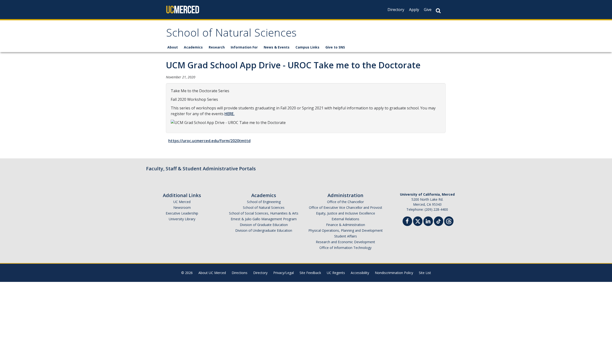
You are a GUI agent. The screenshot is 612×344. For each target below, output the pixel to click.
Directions (239, 272)
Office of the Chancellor (345, 201)
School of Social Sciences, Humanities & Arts (263, 213)
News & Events (277, 47)
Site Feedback (310, 272)
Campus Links (307, 47)
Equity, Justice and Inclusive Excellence (345, 213)
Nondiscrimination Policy (394, 272)
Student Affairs (345, 236)
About (172, 47)
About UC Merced (212, 272)
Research (217, 47)
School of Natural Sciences (231, 34)
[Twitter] (418, 220)
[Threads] (449, 220)
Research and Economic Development (345, 242)
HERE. (229, 113)
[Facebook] (407, 222)
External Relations (345, 219)
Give (428, 9)
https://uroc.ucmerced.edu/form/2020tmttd (209, 140)
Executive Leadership (182, 213)
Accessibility (360, 272)
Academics (193, 47)
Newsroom (182, 207)
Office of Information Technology (345, 247)
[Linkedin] (428, 222)
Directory (396, 9)
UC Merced (182, 201)
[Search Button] (438, 10)
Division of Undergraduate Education (263, 230)
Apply (414, 9)
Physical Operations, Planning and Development (345, 230)
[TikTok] (438, 220)
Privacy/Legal (283, 272)
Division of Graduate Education (264, 224)
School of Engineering (264, 201)
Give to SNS (335, 47)
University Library (182, 219)
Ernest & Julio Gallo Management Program (264, 219)
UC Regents (336, 272)
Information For (244, 47)
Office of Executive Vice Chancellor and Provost (345, 207)
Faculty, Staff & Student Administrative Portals (201, 168)
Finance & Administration (345, 224)
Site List (425, 272)
